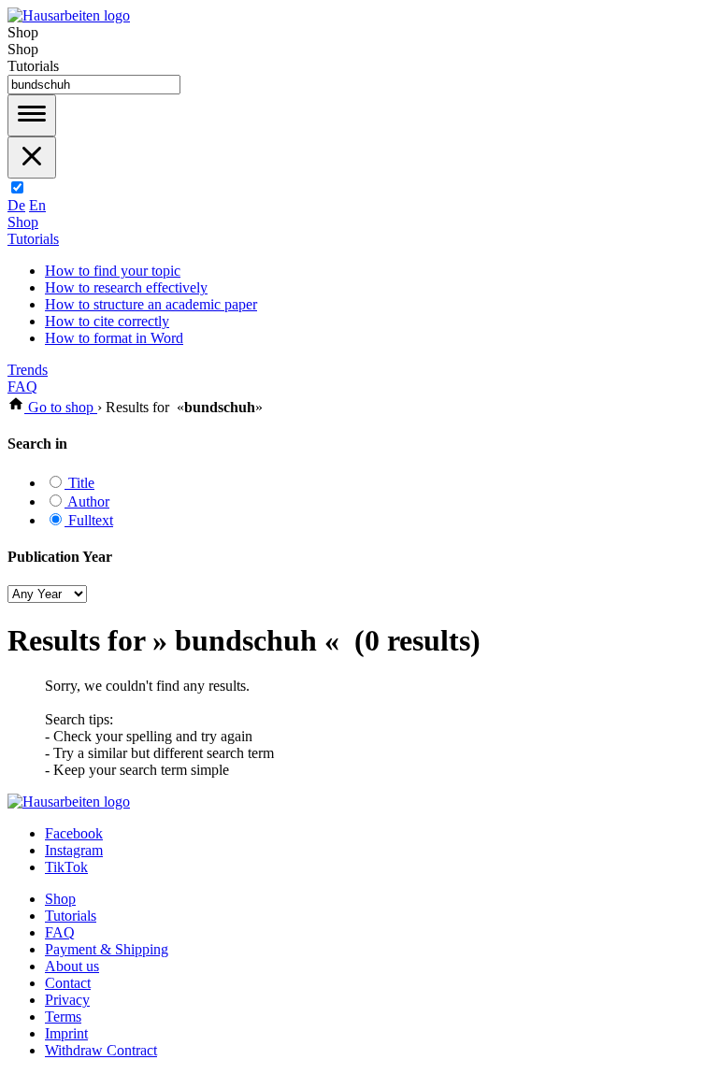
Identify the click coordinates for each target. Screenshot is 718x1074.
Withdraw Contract (101, 1050)
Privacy (67, 1000)
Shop (22, 222)
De (16, 205)
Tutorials (33, 239)
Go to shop (60, 407)
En (37, 205)
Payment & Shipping (106, 949)
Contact (68, 983)
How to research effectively (126, 287)
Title (79, 483)
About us (72, 966)
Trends (27, 370)
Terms (63, 1016)
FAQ (22, 386)
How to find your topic (112, 271)
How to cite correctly (107, 321)
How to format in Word (114, 338)
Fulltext (89, 520)
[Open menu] (31, 115)
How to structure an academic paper (151, 304)
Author (87, 501)
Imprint (66, 1033)
